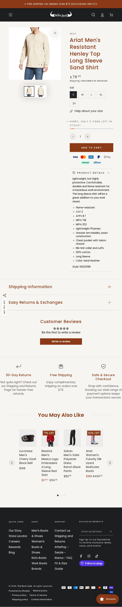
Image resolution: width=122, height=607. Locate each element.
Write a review (61, 341)
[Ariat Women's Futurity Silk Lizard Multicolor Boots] (94, 438)
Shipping (75, 80)
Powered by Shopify (19, 590)
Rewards (15, 547)
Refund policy (40, 590)
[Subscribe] (111, 531)
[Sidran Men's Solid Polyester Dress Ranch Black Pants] (72, 438)
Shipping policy (20, 599)
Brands (36, 569)
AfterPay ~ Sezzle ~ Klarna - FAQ (63, 552)
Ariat (73, 34)
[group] (28, 455)
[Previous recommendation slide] (12, 463)
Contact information (41, 599)
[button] (93, 15)
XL (102, 95)
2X (75, 104)
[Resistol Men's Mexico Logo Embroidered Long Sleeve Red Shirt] (50, 438)
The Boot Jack (24, 586)
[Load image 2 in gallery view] (40, 91)
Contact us (62, 531)
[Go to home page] (61, 15)
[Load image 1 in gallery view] (29, 91)
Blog (12, 552)
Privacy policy (19, 595)
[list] (61, 381)
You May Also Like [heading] (61, 415)
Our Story (15, 531)
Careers (14, 541)
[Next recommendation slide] (110, 463)
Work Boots (39, 563)
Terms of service (38, 595)
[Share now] (4, 295)
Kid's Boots (39, 558)
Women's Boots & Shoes (38, 547)
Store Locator (18, 536)
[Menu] (10, 15)
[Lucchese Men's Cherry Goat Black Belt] (27, 438)
